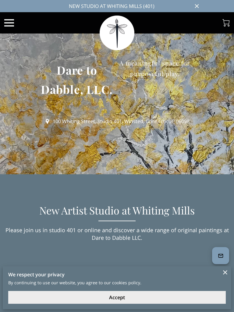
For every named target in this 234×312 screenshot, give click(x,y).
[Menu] (9, 23)
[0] (226, 23)
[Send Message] (220, 255)
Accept (117, 297)
